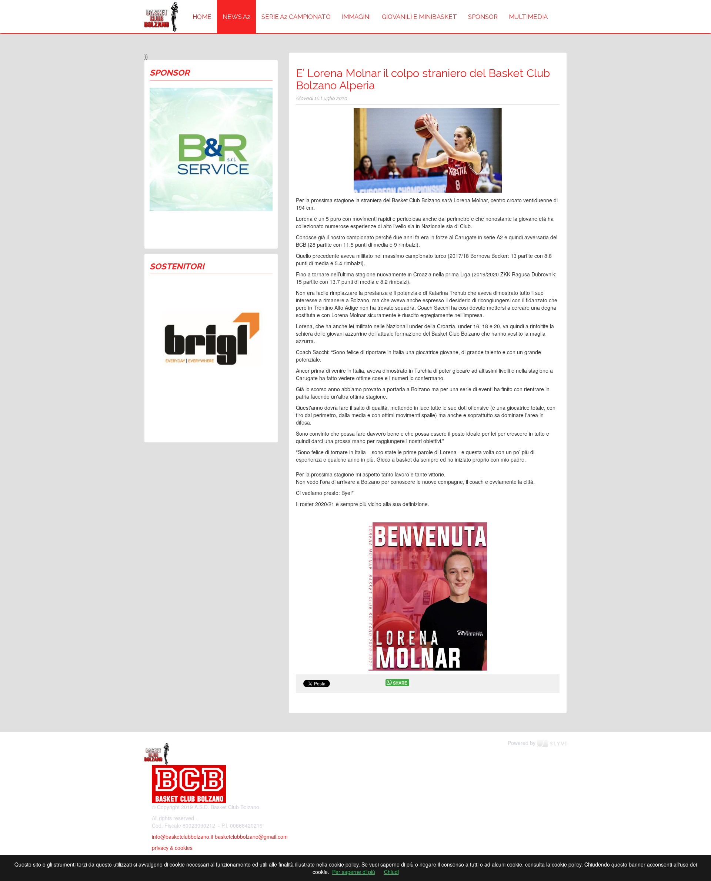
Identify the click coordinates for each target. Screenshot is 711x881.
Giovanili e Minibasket (419, 16)
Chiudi (391, 871)
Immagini (356, 16)
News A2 (236, 16)
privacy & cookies (172, 847)
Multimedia (528, 16)
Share (400, 683)
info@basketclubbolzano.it (182, 836)
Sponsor (483, 16)
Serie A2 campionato (296, 16)
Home (202, 16)
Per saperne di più (353, 871)
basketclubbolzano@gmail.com (251, 836)
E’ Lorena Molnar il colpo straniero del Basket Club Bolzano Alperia (423, 79)
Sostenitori (177, 266)
